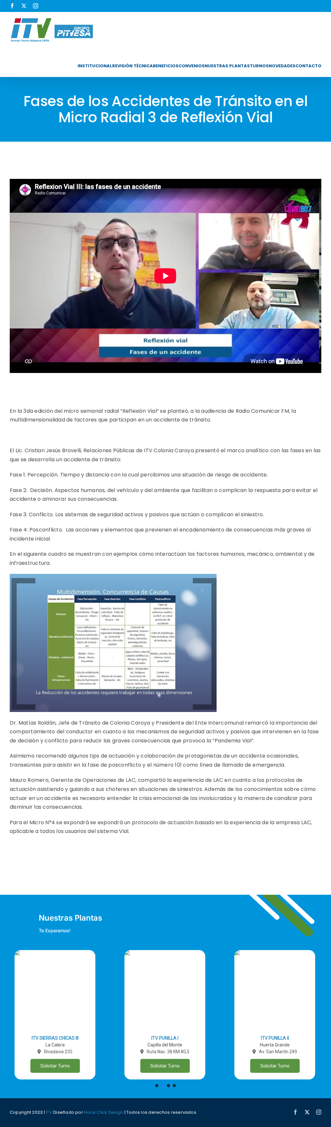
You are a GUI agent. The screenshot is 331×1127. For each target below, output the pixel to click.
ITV (49, 1112)
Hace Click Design (103, 1112)
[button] (55, 1014)
